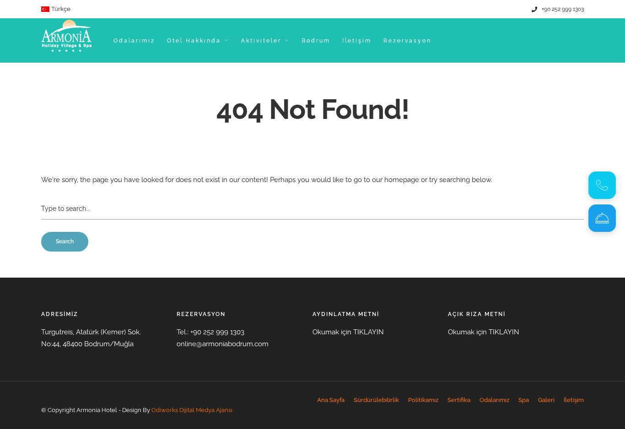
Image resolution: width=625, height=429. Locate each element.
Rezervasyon (407, 41)
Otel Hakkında (194, 41)
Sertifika (458, 400)
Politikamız (423, 400)
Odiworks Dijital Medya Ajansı (191, 410)
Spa (523, 400)
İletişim (357, 41)
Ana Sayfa (331, 400)
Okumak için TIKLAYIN (348, 332)
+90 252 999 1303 (563, 9)
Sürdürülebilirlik (376, 400)
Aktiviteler (261, 41)
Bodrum (316, 41)
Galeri (546, 400)
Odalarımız (134, 41)
